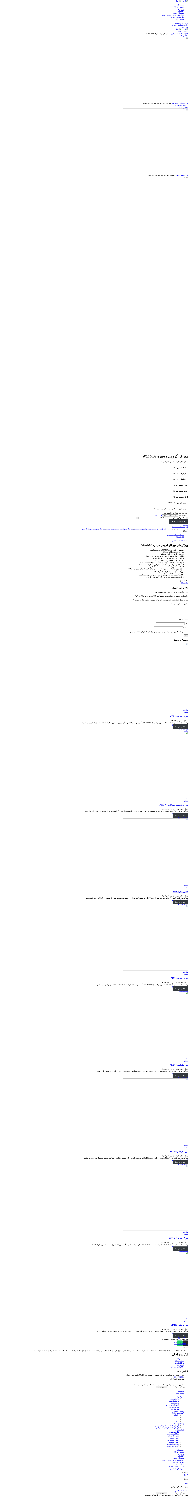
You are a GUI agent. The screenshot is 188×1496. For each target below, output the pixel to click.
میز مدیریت (175, 1403)
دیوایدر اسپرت (174, 1442)
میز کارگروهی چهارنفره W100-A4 (173, 805)
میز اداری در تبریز (126, 529)
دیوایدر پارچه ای (173, 1436)
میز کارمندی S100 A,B (178, 1238)
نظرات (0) (180, 537)
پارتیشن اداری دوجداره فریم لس (167, 1428)
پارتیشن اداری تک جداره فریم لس (167, 1425)
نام (186, 623)
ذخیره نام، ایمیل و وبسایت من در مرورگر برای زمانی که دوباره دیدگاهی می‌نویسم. (156, 632)
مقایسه (185, 525)
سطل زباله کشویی (172, 1444)
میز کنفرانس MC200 (179, 1065)
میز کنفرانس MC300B (179, 103)
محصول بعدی (183, 107)
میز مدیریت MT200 (179, 978)
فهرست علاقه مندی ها (180, 527)
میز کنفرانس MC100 (179, 1151)
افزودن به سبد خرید (178, 521)
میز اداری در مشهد (112, 529)
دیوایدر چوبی (174, 1438)
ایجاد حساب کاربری (181, 1491)
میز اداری (182, 33)
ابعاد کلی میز (183, 513)
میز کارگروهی (174, 33)
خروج (186, 1474)
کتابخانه (176, 1415)
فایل (177, 1417)
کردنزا (177, 1421)
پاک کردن (158, 515)
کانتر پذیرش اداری (172, 1405)
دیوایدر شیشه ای (173, 1440)
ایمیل (185, 627)
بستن (186, 712)
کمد (178, 1419)
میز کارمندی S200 (181, 175)
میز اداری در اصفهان (141, 529)
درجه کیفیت (183, 515)
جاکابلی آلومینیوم (173, 1434)
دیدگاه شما (183, 620)
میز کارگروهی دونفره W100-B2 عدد (172, 518)
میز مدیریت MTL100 (179, 716)
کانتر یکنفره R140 (180, 891)
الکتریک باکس (174, 1432)
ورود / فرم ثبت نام (177, 1469)
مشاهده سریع (183, 729)
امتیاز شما (183, 604)
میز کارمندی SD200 (179, 1325)
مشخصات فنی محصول (175, 535)
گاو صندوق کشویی (172, 1446)
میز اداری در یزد (99, 529)
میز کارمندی (174, 1399)
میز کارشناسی (174, 1407)
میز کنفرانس (174, 1409)
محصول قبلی (183, 35)
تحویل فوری (161, 529)
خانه (186, 33)
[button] (175, 1339)
